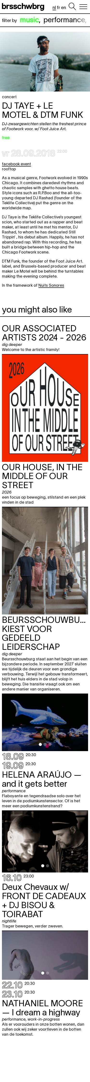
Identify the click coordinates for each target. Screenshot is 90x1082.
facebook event (16, 164)
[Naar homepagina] (24, 7)
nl (54, 7)
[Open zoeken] (72, 6)
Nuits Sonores (51, 285)
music (29, 20)
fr (58, 7)
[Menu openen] (83, 7)
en (63, 7)
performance (64, 20)
